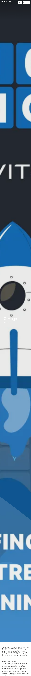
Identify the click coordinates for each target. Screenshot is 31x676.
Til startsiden (7, 2)
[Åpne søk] (20, 2)
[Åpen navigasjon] (28, 2)
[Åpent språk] (24, 2)
